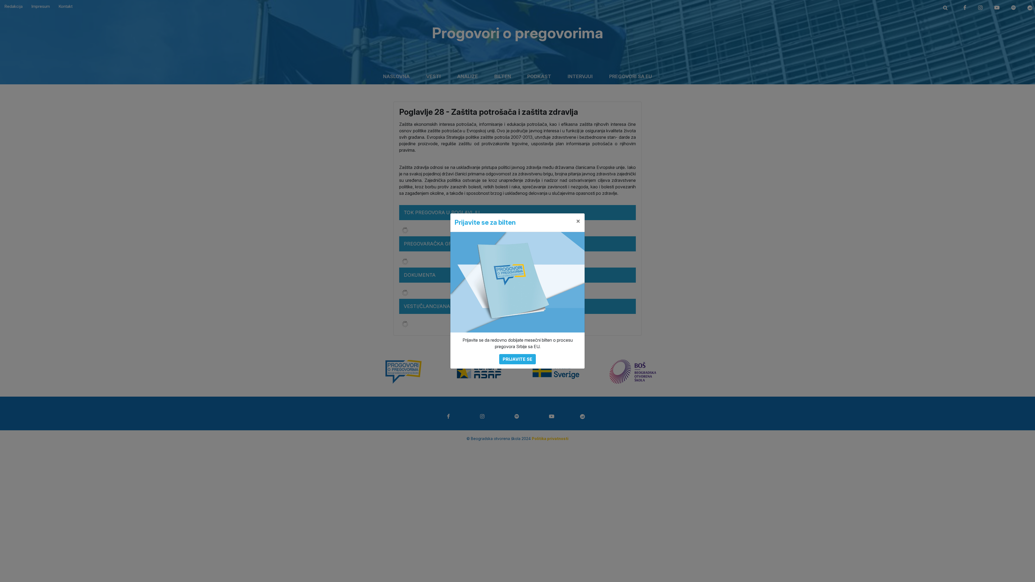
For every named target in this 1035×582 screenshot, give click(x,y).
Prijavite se (517, 359)
